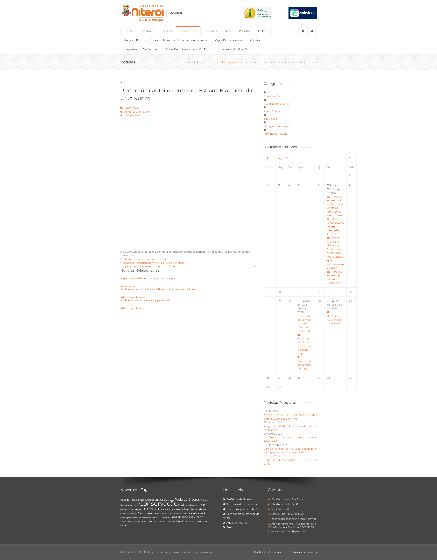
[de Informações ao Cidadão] (257, 12)
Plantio (134, 499)
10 (279, 292)
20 (319, 301)
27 (319, 377)
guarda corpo (191, 505)
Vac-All (180, 521)
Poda (202, 504)
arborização (200, 513)
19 (305, 335)
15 (350, 292)
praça (144, 521)
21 (334, 312)
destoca (125, 505)
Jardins (156, 513)
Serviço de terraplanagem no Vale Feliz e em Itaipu (153, 262)
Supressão (163, 517)
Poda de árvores (187, 499)
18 (289, 301)
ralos (150, 521)
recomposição (127, 509)
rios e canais (167, 509)
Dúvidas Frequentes (304, 552)
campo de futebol (129, 513)
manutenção (185, 509)
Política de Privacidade (268, 552)
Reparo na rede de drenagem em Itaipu (147, 278)
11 (289, 292)
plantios (186, 513)
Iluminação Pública (275, 133)
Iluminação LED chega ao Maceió (334, 320)
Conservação (132, 108)
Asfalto (150, 499)
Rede (138, 509)
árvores (161, 499)
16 (267, 301)
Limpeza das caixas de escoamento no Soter (148, 266)
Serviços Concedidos (276, 126)
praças (142, 499)
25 (289, 377)
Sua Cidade (270, 118)
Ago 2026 (284, 158)
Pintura (204, 500)
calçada (124, 499)
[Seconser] (173, 13)
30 (268, 386)
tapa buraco (201, 509)
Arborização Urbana (132, 297)
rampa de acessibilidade (143, 517)
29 (350, 377)
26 (299, 377)
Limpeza (150, 508)
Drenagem (125, 517)
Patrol (156, 521)
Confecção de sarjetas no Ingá (304, 365)
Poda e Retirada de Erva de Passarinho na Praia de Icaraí (158, 289)
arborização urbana (130, 521)
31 (279, 386)
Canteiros (126, 259)
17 (279, 301)
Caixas (123, 525)
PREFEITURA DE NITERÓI (188, 517)
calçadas (134, 505)
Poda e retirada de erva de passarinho (146, 300)
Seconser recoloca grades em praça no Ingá (304, 346)
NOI (181, 505)
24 (279, 377)
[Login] (312, 31)
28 (328, 377)
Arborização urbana (197, 521)
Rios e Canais (128, 286)
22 (350, 301)
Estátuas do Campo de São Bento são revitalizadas (305, 324)
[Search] (303, 31)
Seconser (145, 513)
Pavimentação (158, 259)
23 (267, 377)
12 (299, 292)
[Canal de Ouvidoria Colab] (302, 12)
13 (319, 292)
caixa (162, 521)
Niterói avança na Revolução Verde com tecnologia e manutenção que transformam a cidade (335, 253)
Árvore (177, 513)
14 (328, 292)
